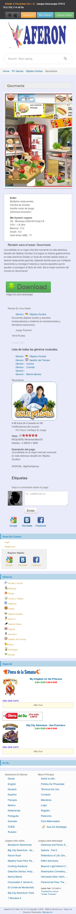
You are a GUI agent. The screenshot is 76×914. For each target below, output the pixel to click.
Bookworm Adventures (20, 844)
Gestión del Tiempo (17, 639)
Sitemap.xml (47, 912)
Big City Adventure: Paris (21, 892)
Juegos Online (64, 15)
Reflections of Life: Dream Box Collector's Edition (56, 855)
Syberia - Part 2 (49, 850)
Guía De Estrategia (56, 826)
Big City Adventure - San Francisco (45, 725)
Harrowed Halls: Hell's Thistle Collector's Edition (56, 876)
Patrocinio (46, 815)
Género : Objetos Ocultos (31, 314)
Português (13, 815)
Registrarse (9, 546)
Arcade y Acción (15, 583)
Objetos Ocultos (34, 71)
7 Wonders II (14, 898)
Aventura (12, 634)
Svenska (12, 821)
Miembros (46, 799)
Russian (12, 831)
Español (12, 794)
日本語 (11, 826)
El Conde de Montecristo (21, 887)
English (12, 784)
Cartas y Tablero (16, 598)
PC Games (17, 71)
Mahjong (12, 588)
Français (12, 799)
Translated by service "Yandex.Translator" (49, 892)
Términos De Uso (50, 789)
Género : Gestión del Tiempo (33, 360)
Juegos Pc (28, 15)
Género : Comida (25, 367)
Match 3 (12, 619)
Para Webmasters (50, 821)
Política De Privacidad (52, 784)
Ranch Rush (14, 855)
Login (7, 542)
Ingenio (11, 629)
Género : (20, 370)
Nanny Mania (15, 876)
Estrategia (13, 649)
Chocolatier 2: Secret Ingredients (23, 882)
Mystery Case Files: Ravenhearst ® (23, 860)
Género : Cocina (25, 363)
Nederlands (14, 810)
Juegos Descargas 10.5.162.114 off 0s (34, 5)
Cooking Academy (17, 866)
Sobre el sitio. (48, 778)
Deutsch (12, 789)
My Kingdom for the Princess (46, 679)
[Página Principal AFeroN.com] (38, 35)
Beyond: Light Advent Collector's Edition (56, 866)
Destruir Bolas (14, 624)
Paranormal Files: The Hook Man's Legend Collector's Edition (56, 882)
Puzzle (11, 593)
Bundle (11, 654)
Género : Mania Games (28, 374)
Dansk (11, 778)
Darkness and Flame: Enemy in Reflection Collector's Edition (56, 844)
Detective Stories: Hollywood (23, 871)
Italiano (12, 805)
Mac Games (45, 15)
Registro (45, 810)
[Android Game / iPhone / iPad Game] (12, 15)
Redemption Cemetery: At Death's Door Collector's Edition (56, 871)
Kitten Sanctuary (49, 860)
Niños (10, 644)
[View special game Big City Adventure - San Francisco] (10, 733)
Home (6, 71)
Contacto (45, 794)
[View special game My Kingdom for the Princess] (10, 687)
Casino (11, 608)
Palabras (12, 603)
